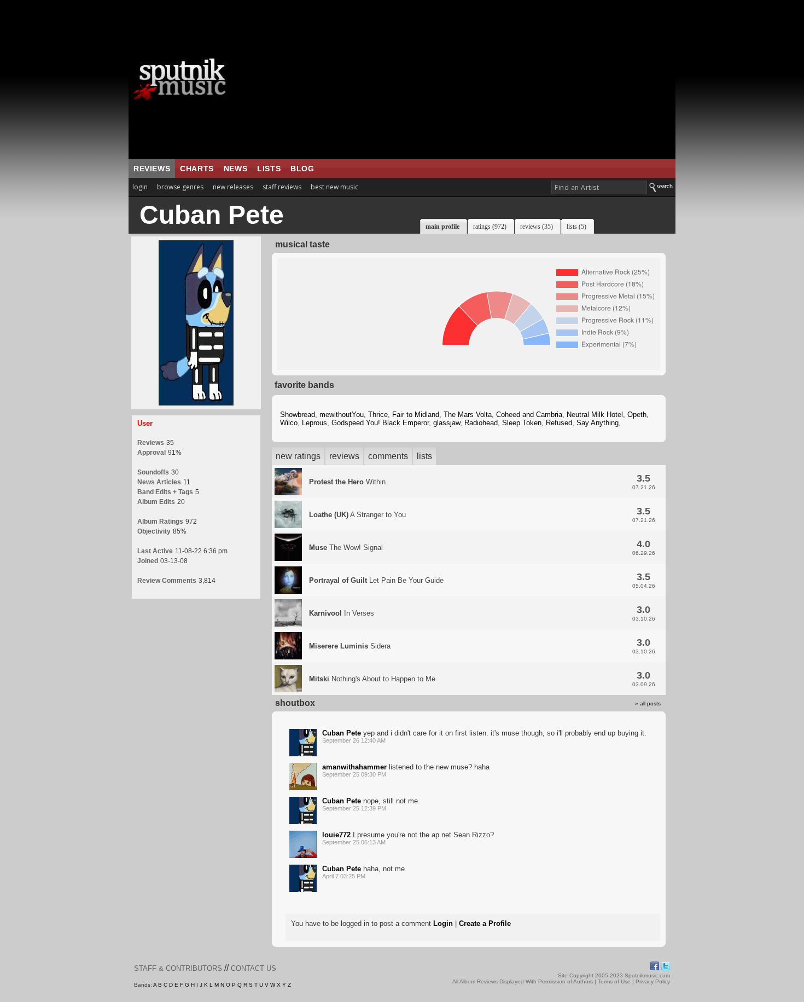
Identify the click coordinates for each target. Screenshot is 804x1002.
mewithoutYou (341, 414)
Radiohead (481, 423)
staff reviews (282, 187)
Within (347, 482)
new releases (233, 187)
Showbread (297, 414)
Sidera (350, 646)
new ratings (298, 456)
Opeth (636, 414)
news (235, 168)
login (140, 187)
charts (197, 168)
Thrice (378, 414)
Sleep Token (521, 423)
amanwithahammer (354, 767)
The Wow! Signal (346, 547)
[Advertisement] (470, 79)
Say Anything (597, 423)
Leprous (314, 423)
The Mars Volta (468, 414)
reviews (151, 168)
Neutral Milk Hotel (595, 414)
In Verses (341, 613)
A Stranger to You (357, 515)
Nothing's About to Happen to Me (372, 679)
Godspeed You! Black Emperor (380, 423)
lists (269, 168)
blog (302, 168)
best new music (334, 187)
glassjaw (446, 423)
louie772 (336, 835)
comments (388, 456)
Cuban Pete (341, 733)
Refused (559, 423)
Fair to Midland (415, 414)
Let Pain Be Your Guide (376, 580)
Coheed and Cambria (529, 414)
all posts (650, 703)
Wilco (289, 423)
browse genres (180, 187)
